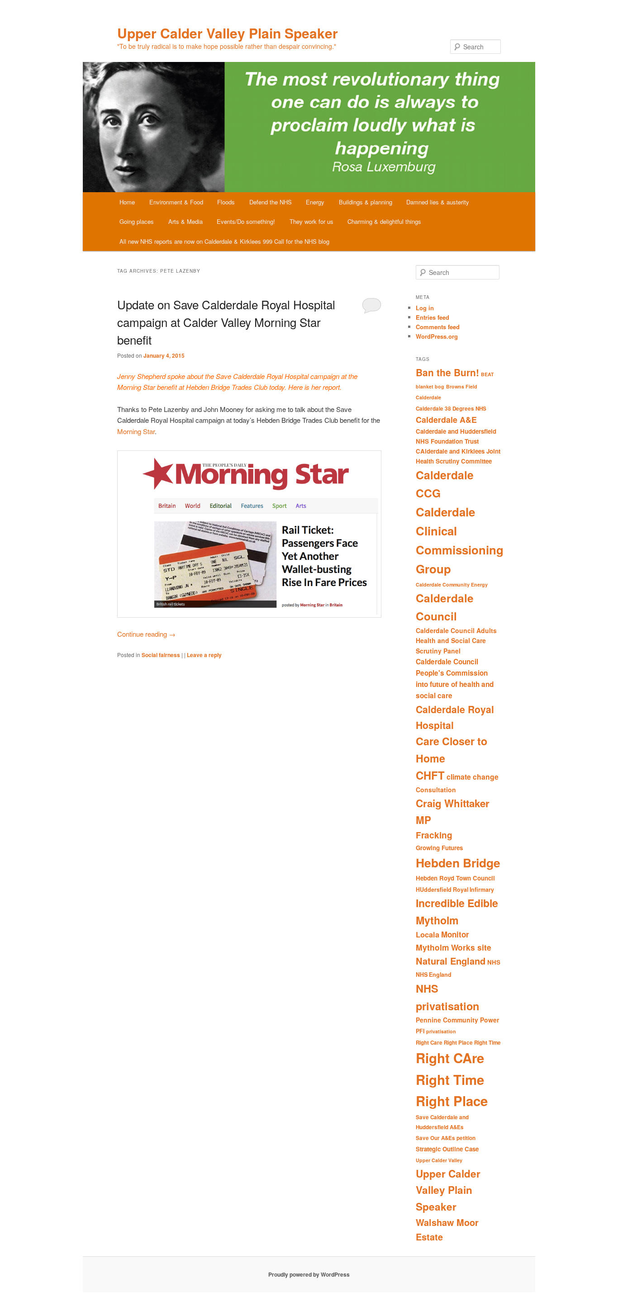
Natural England (450, 960)
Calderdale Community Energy (452, 584)
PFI (420, 1031)
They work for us (311, 221)
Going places (136, 221)
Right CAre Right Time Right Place (452, 1079)
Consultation (436, 789)
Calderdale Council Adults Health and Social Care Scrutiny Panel (456, 640)
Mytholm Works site (453, 947)
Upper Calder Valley (439, 1160)
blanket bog (430, 386)
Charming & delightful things (384, 221)
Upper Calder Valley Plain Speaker (227, 33)
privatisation (441, 1031)
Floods (226, 202)
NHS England (434, 974)
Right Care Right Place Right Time (458, 1042)
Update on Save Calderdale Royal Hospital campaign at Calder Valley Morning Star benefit (226, 322)
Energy (315, 202)
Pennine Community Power (457, 1019)
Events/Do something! (246, 221)
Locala (427, 934)
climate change (473, 776)
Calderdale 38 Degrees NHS (451, 408)
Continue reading (146, 634)
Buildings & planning (365, 202)
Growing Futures (439, 847)
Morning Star (136, 431)
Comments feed (438, 326)
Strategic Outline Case (447, 1149)
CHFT (430, 775)
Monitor (455, 934)
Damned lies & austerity (437, 202)
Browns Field (461, 386)
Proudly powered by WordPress (309, 1274)
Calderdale (428, 397)
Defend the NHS (270, 202)
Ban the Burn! (447, 372)
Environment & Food (176, 202)
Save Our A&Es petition (445, 1138)
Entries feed (432, 317)
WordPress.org (437, 336)
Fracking (434, 835)
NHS (493, 962)
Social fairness (161, 655)
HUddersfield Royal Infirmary (455, 889)
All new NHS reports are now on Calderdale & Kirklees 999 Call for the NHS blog (224, 241)
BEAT (487, 374)
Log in (425, 307)
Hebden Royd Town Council (455, 878)
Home (127, 202)
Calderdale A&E (446, 419)
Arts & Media (185, 221)
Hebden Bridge (458, 862)
